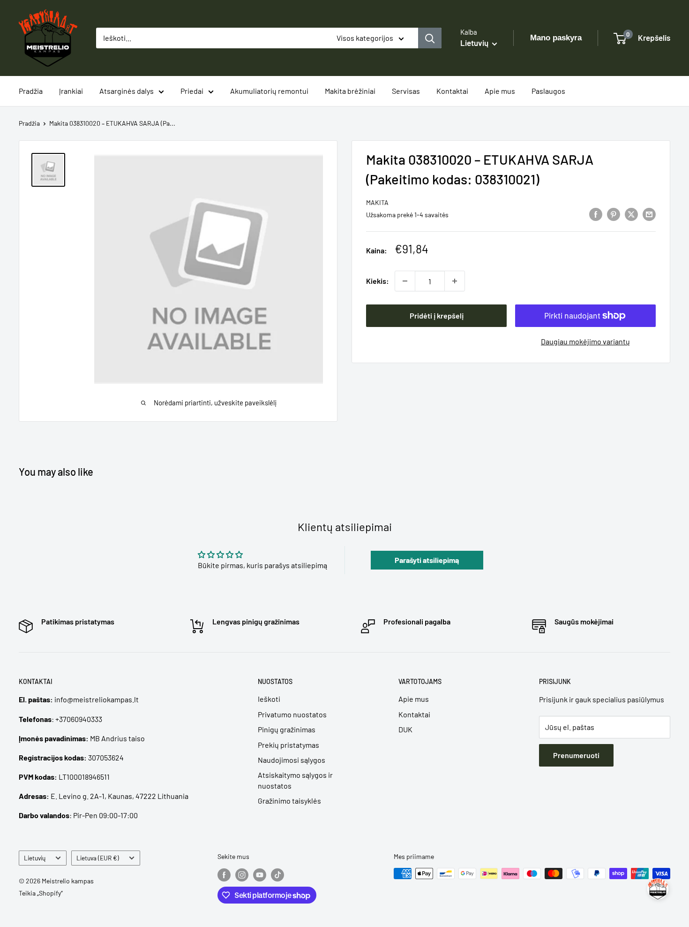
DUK (405, 729)
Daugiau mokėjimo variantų (585, 341)
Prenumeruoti (576, 755)
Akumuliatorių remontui (269, 90)
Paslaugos (548, 90)
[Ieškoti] (430, 38)
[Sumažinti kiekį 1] (405, 281)
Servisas (406, 90)
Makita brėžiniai (350, 90)
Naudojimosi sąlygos (291, 759)
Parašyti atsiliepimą (427, 559)
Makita (377, 202)
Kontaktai (452, 90)
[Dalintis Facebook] (595, 213)
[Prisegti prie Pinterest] (613, 213)
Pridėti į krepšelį (437, 315)
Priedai (191, 90)
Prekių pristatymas (288, 744)
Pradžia (31, 90)
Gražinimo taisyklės (289, 800)
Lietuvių (34, 858)
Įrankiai (71, 90)
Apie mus (500, 90)
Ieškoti (269, 698)
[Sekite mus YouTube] (259, 874)
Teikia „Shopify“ (41, 893)
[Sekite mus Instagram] (241, 874)
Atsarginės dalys (126, 90)
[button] (657, 888)
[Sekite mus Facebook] (224, 874)
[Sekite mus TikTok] (277, 874)
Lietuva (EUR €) (97, 858)
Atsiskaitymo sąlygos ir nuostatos (295, 780)
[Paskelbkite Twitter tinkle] (631, 213)
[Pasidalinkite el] (649, 213)
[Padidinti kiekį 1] (454, 281)
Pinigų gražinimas (286, 729)
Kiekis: (377, 280)
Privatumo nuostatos (292, 714)
